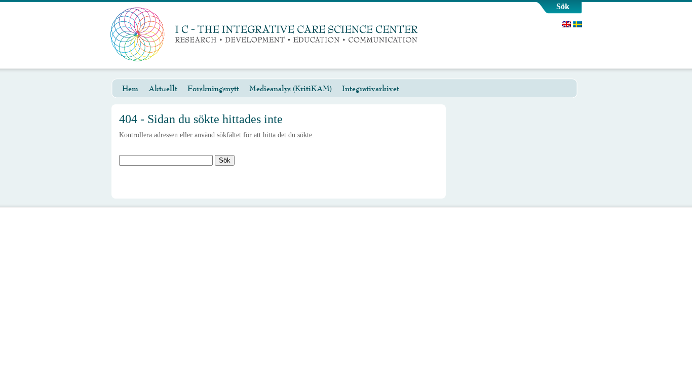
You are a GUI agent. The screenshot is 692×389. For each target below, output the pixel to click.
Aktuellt (162, 89)
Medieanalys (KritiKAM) (290, 89)
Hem (130, 89)
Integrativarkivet (370, 89)
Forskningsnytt (213, 89)
